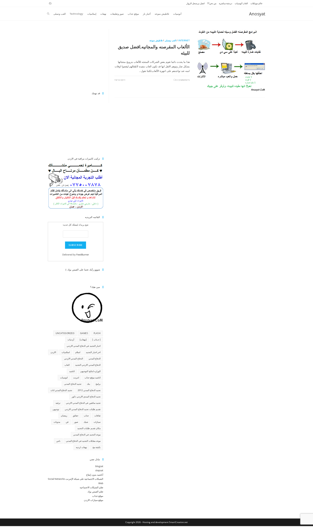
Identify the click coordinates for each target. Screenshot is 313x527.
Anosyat (257, 14)
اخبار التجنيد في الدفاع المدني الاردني (84, 345)
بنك (88, 383)
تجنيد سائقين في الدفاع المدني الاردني (83, 402)
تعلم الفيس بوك (95, 491)
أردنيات (71, 339)
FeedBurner (82, 254)
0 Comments (183, 80)
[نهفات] (83, 339)
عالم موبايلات (256, 3)
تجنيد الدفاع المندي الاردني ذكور (86, 396)
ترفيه (58, 402)
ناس (58, 440)
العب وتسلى (170, 40)
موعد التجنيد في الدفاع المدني (87, 434)
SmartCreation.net (178, 522)
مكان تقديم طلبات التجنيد (89, 428)
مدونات (57, 421)
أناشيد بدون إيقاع (94, 474)
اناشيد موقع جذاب (93, 377)
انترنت (76, 377)
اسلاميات (66, 352)
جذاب (86, 415)
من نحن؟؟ (211, 3)
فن (67, 421)
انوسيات (64, 377)
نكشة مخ (97, 447)
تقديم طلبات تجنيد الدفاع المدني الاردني (83, 409)
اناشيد (72, 371)
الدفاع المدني (95, 358)
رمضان (64, 415)
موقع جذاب (97, 495)
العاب (67, 364)
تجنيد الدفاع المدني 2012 (89, 390)
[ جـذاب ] (96, 339)
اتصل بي (201, 3)
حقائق (75, 415)
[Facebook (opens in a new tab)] (49, 3)
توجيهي (56, 409)
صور (76, 421)
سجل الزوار (191, 3)
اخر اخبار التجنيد (93, 352)
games (84, 333)
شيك (86, 421)
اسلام (77, 352)
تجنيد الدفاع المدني (72, 383)
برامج (98, 383)
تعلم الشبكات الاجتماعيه (91, 487)
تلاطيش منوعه (155, 40)
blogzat (99, 466)
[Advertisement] (72, 58)
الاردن (53, 352)
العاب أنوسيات (241, 3)
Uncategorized (65, 333)
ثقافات (97, 415)
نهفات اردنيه (81, 447)
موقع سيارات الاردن (93, 500)
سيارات (97, 421)
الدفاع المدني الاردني (73, 358)
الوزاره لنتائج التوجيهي (90, 371)
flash (97, 333)
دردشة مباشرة (225, 3)
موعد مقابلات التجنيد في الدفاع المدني (83, 440)
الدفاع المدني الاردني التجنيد (88, 364)
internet (184, 40)
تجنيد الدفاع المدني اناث (61, 390)
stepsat (99, 470)
